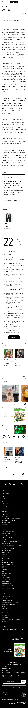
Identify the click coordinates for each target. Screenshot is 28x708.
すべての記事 (6, 494)
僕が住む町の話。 (5, 568)
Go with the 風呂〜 (6, 522)
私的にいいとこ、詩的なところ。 (8, 588)
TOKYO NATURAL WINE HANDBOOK (10, 633)
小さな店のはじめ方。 (6, 577)
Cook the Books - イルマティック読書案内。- (11, 518)
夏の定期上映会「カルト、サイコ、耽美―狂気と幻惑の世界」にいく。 (15, 260)
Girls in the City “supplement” (9, 520)
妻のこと (3, 571)
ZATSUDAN (4, 610)
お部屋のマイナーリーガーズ (7, 543)
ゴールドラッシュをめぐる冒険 (8, 549)
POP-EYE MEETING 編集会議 (8, 604)
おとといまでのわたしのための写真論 (9, 541)
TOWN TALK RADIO (6, 608)
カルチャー (5, 496)
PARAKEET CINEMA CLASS (8, 600)
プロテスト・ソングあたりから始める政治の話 (11, 619)
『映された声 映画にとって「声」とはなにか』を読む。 (15, 275)
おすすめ (4, 539)
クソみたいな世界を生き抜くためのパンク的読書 (12, 545)
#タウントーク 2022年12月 (14, 20)
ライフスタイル (6, 506)
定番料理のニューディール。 (7, 573)
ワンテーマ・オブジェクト (7, 560)
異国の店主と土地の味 (6, 583)
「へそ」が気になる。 (10, 257)
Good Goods (5, 524)
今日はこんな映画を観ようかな (8, 564)
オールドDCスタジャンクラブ (7, 537)
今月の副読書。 (5, 566)
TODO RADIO (5, 606)
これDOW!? (4, 614)
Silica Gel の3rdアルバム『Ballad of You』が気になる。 (15, 266)
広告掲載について (5, 692)
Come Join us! (7, 687)
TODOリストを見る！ (14, 337)
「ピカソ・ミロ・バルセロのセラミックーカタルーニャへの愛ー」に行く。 (14, 329)
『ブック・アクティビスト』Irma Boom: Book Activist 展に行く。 (14, 318)
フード (4, 501)
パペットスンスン (5, 556)
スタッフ (14, 687)
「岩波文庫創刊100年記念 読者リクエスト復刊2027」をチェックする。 (15, 297)
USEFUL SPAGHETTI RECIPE (8, 531)
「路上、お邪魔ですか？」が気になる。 (13, 326)
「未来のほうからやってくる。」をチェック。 (14, 332)
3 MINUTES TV (5, 514)
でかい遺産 (4, 554)
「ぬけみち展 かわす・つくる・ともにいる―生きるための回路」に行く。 (14, 285)
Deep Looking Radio (6, 598)
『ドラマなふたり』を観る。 (11, 271)
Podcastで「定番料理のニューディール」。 (10, 602)
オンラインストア (21, 687)
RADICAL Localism (6, 526)
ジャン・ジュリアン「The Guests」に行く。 (14, 281)
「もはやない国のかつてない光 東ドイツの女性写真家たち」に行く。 (15, 294)
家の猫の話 (4, 575)
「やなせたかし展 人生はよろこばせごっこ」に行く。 (15, 310)
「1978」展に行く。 (9, 254)
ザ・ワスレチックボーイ (6, 552)
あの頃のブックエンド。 (6, 612)
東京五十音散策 (5, 581)
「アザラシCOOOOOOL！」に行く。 (13, 263)
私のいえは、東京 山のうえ (7, 587)
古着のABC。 (4, 569)
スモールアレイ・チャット (7, 615)
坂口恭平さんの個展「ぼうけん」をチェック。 (14, 269)
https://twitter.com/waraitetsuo (12, 200)
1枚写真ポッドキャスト (6, 596)
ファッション (5, 504)
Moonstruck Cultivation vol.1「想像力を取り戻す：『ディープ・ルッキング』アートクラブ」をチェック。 (15, 289)
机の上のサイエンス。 (6, 579)
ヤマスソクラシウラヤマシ (7, 558)
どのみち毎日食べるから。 (7, 617)
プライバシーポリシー (14, 675)
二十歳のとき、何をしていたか (8, 562)
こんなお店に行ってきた (7, 550)
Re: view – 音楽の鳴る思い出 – (8, 528)
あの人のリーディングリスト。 (7, 533)
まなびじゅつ (4, 621)
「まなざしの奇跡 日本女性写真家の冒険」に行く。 (14, 278)
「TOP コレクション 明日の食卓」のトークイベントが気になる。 (15, 307)
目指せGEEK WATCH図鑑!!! (7, 585)
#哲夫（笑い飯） (5, 23)
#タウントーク (5, 20)
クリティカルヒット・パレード (7, 547)
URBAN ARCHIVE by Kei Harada (9, 529)
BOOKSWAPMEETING (6, 516)
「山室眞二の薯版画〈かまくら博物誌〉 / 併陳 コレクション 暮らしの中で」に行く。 (15, 314)
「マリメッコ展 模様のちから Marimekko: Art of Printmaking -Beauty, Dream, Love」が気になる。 (15, 323)
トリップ (4, 499)
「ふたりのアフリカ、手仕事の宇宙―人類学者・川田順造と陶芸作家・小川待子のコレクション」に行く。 (14, 302)
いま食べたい (4, 535)
